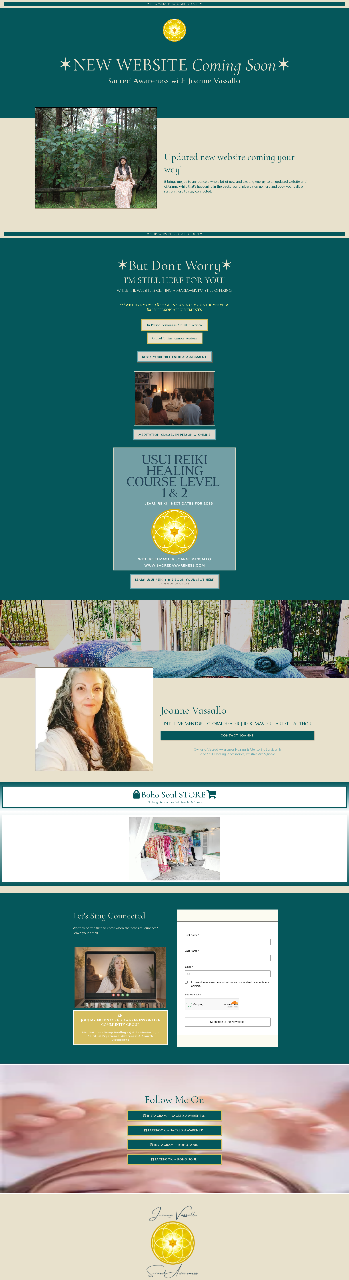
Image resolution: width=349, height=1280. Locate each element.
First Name (192, 934)
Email (189, 966)
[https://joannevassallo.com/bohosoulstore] (174, 848)
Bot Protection (193, 994)
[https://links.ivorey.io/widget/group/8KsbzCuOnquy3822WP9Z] (174, 508)
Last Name (192, 950)
